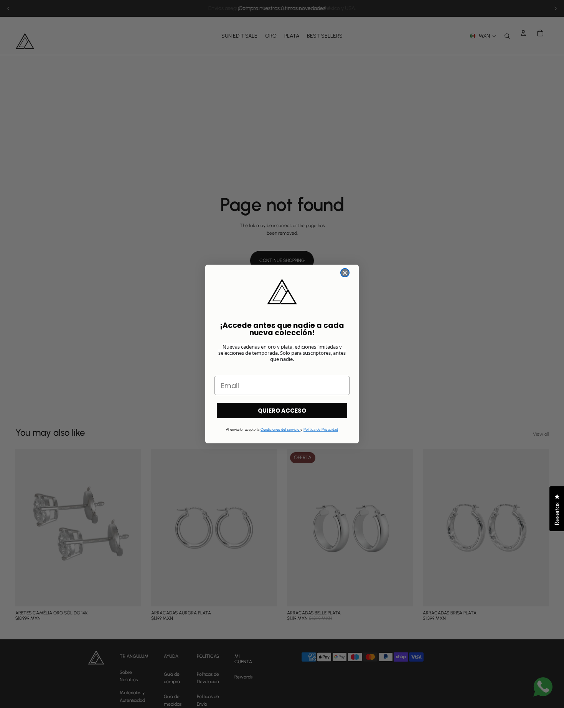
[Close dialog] (345, 272)
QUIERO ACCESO (282, 411)
